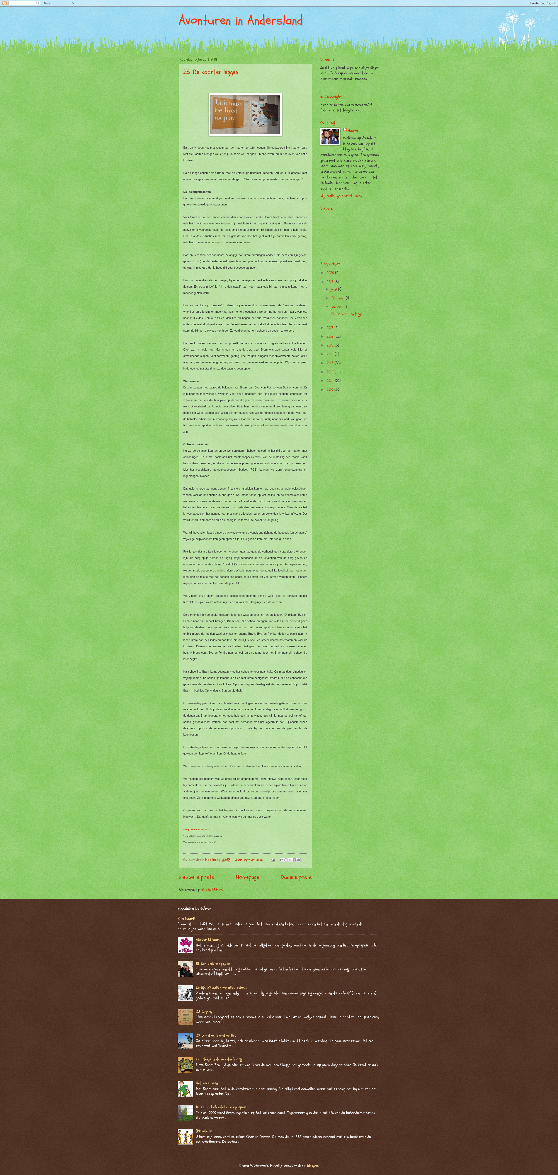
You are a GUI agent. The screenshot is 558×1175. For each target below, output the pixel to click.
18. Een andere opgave (213, 963)
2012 (331, 372)
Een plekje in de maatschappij (219, 1059)
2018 (331, 282)
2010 (330, 389)
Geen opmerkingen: (250, 859)
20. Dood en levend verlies (216, 1035)
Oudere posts (296, 877)
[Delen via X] (290, 860)
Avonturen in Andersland (241, 20)
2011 (330, 380)
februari (338, 298)
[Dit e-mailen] (282, 860)
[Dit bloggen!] (286, 860)
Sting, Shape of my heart (196, 829)
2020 (331, 273)
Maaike (352, 130)
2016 (331, 336)
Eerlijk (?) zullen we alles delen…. (221, 987)
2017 (331, 328)
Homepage (247, 877)
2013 (331, 363)
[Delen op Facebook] (294, 860)
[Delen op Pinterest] (298, 860)
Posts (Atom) (212, 889)
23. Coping (204, 1011)
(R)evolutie (204, 1131)
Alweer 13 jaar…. (208, 939)
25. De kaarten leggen (210, 72)
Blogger (312, 1165)
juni (334, 289)
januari (337, 307)
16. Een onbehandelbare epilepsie (221, 1107)
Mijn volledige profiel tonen (341, 196)
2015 (331, 345)
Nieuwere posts (196, 877)
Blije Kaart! (186, 918)
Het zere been (207, 1083)
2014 (331, 354)
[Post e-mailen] (272, 859)
